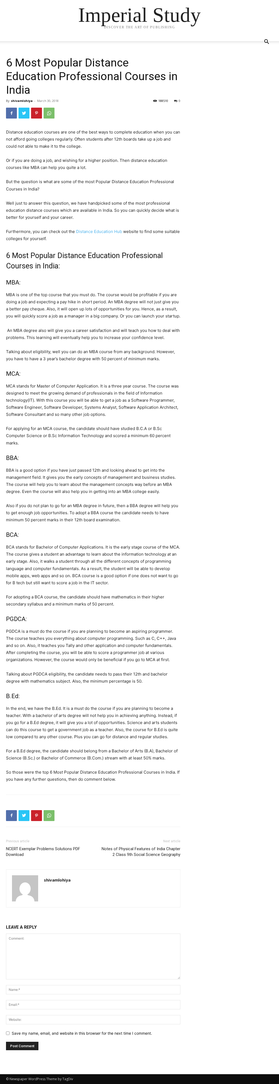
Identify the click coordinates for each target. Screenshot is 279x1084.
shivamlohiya (22, 101)
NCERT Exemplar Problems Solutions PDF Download (43, 851)
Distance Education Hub (99, 231)
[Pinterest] (36, 113)
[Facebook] (11, 113)
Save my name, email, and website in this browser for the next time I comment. (82, 1033)
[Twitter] (24, 113)
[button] (266, 42)
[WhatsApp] (49, 113)
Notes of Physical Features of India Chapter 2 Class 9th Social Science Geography (141, 851)
